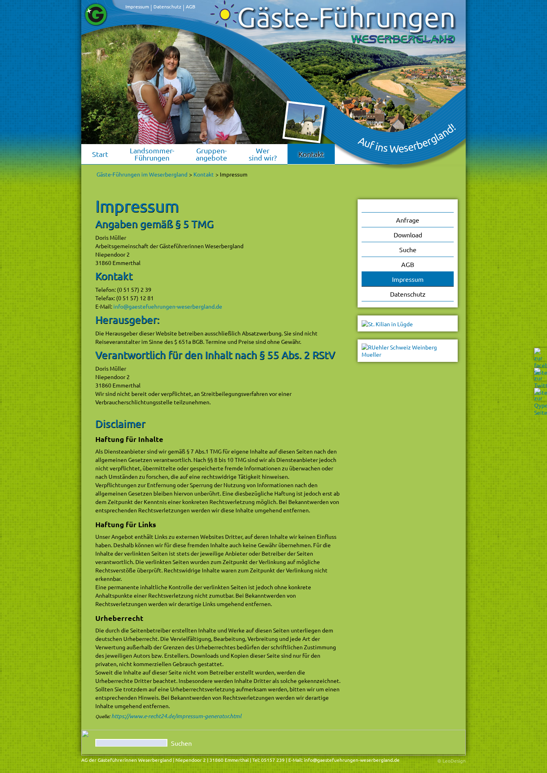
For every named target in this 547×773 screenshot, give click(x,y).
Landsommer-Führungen (152, 154)
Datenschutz (167, 6)
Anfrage (407, 220)
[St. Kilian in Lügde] (387, 323)
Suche (407, 249)
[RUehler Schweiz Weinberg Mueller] (408, 349)
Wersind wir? (263, 154)
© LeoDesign (451, 760)
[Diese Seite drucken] (331, 193)
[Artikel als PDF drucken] (340, 193)
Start (100, 154)
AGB (190, 6)
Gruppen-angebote (211, 154)
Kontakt (311, 154)
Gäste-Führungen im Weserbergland (142, 174)
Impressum (137, 6)
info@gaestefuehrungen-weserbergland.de (167, 306)
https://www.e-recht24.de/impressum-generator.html (176, 716)
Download (408, 235)
